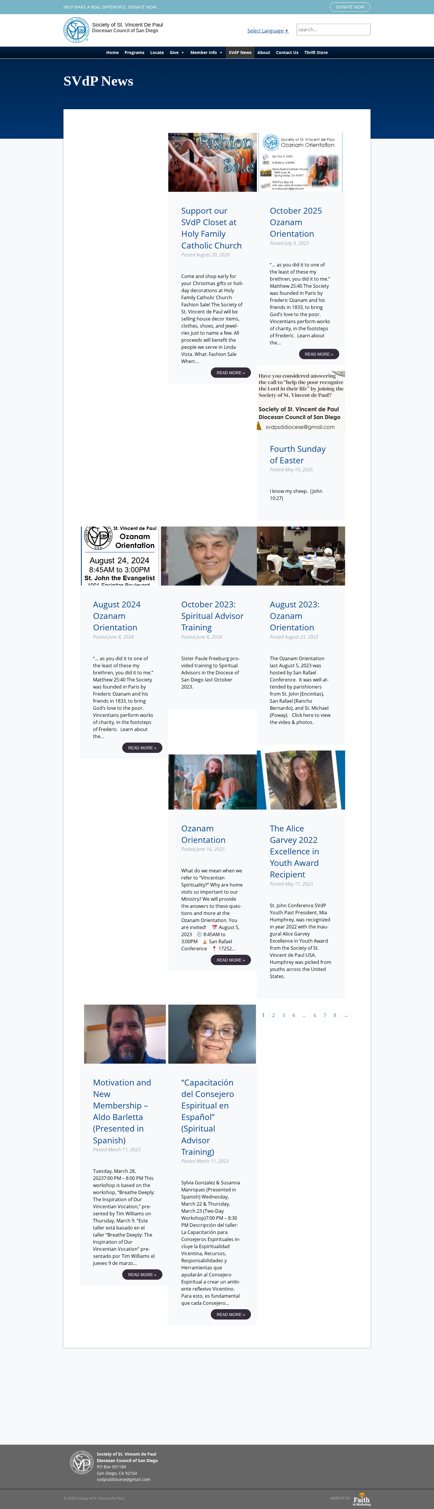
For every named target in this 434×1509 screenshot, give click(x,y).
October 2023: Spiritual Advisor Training (212, 616)
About (263, 52)
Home (112, 52)
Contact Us (287, 52)
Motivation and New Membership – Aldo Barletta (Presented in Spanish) (122, 1111)
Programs (134, 52)
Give (174, 52)
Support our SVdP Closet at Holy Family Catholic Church (211, 228)
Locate (157, 52)
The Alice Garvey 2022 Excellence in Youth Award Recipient (294, 851)
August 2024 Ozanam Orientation (117, 616)
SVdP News (240, 52)
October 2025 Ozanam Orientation (296, 222)
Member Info (203, 52)
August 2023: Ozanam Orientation (294, 616)
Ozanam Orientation (203, 834)
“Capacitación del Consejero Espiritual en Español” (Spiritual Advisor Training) (207, 1117)
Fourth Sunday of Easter (298, 454)
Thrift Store (316, 52)
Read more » (231, 372)
